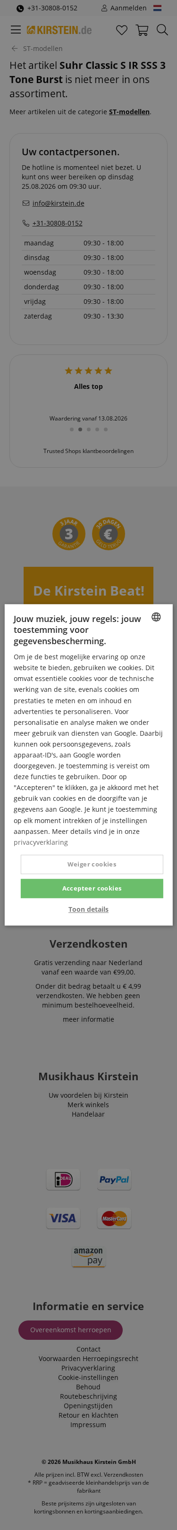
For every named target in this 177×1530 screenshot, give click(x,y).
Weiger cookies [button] (92, 864)
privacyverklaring (41, 842)
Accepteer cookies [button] (92, 888)
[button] (88, 910)
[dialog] (88, 765)
